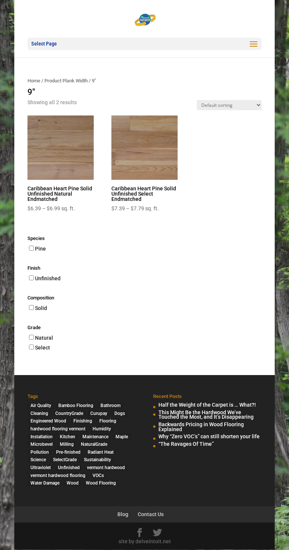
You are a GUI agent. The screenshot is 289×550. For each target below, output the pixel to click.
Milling (67, 444)
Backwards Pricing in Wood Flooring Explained (201, 426)
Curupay (98, 413)
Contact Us (151, 514)
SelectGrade (65, 459)
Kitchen (67, 436)
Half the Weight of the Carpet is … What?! (207, 405)
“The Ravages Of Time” (186, 444)
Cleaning (39, 413)
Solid (41, 308)
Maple (122, 436)
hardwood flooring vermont (57, 428)
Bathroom (110, 405)
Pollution (39, 452)
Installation (41, 436)
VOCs (98, 475)
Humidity (102, 428)
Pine (40, 249)
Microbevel (41, 444)
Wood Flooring (101, 483)
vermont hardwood (106, 467)
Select (42, 348)
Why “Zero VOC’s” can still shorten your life (209, 436)
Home (33, 81)
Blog (122, 514)
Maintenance (95, 436)
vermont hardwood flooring (57, 475)
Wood (73, 483)
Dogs (119, 413)
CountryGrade (69, 413)
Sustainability (97, 459)
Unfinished (48, 278)
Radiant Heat (101, 452)
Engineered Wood (48, 421)
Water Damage (44, 483)
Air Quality (40, 405)
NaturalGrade (94, 444)
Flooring (107, 421)
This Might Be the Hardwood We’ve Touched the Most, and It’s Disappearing (206, 414)
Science (38, 459)
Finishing (82, 421)
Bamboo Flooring (75, 405)
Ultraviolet (40, 467)
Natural (44, 338)
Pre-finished (68, 452)
